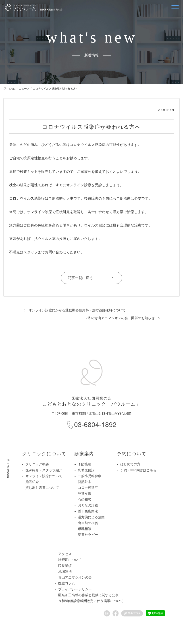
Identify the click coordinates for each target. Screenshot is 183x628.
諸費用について (70, 559)
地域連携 (65, 571)
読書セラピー (88, 534)
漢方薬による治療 (91, 517)
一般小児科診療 (89, 475)
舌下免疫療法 (88, 510)
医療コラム (66, 583)
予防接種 (84, 463)
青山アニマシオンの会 (75, 577)
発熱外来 (84, 481)
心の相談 (84, 499)
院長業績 (65, 565)
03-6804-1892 (95, 424)
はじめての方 (130, 463)
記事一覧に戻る (80, 277)
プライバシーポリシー (75, 589)
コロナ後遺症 (88, 487)
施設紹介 (32, 481)
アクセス (65, 553)
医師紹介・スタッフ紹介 (43, 470)
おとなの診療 (88, 505)
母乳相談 (84, 528)
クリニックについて (44, 453)
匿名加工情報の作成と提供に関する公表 (88, 594)
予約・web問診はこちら (138, 470)
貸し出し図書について (42, 487)
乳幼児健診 (86, 470)
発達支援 (84, 493)
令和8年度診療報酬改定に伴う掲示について (91, 600)
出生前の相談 (88, 522)
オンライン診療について (43, 475)
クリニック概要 (37, 463)
